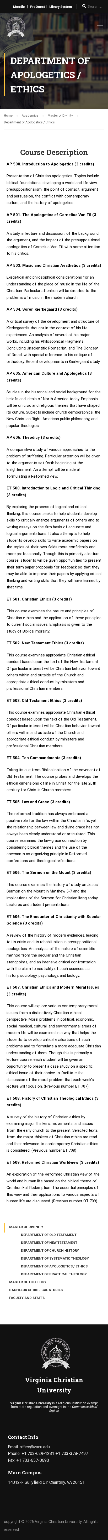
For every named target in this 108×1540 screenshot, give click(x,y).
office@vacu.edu (35, 1446)
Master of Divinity (26, 1227)
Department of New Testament (49, 1243)
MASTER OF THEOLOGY (27, 1282)
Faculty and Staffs (27, 1298)
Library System (60, 7)
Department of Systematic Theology (55, 1258)
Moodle (19, 7)
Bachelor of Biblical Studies (36, 1290)
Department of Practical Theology (54, 1274)
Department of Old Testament (49, 1235)
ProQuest (37, 7)
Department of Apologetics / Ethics (54, 1266)
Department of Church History (50, 1250)
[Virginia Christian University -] (15, 28)
